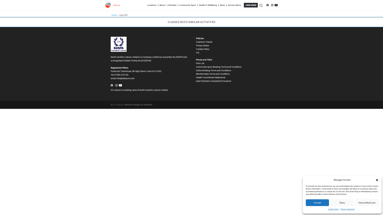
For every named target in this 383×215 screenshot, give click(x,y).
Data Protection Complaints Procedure (213, 81)
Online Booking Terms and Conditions (213, 70)
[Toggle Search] (261, 5)
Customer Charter (204, 42)
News (222, 5)
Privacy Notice (202, 45)
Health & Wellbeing (208, 5)
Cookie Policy (333, 209)
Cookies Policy (202, 49)
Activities (172, 5)
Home (114, 15)
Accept (317, 203)
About (162, 5)
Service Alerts (234, 5)
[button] (377, 180)
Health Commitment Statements (210, 77)
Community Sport (188, 5)
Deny (342, 203)
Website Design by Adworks (138, 104)
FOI (197, 53)
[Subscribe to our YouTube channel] (276, 5)
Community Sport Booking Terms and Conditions (218, 67)
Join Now (250, 5)
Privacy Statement (347, 209)
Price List (200, 63)
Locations (151, 5)
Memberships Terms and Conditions (213, 74)
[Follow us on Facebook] (267, 5)
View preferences (367, 203)
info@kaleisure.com (125, 78)
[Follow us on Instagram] (272, 5)
